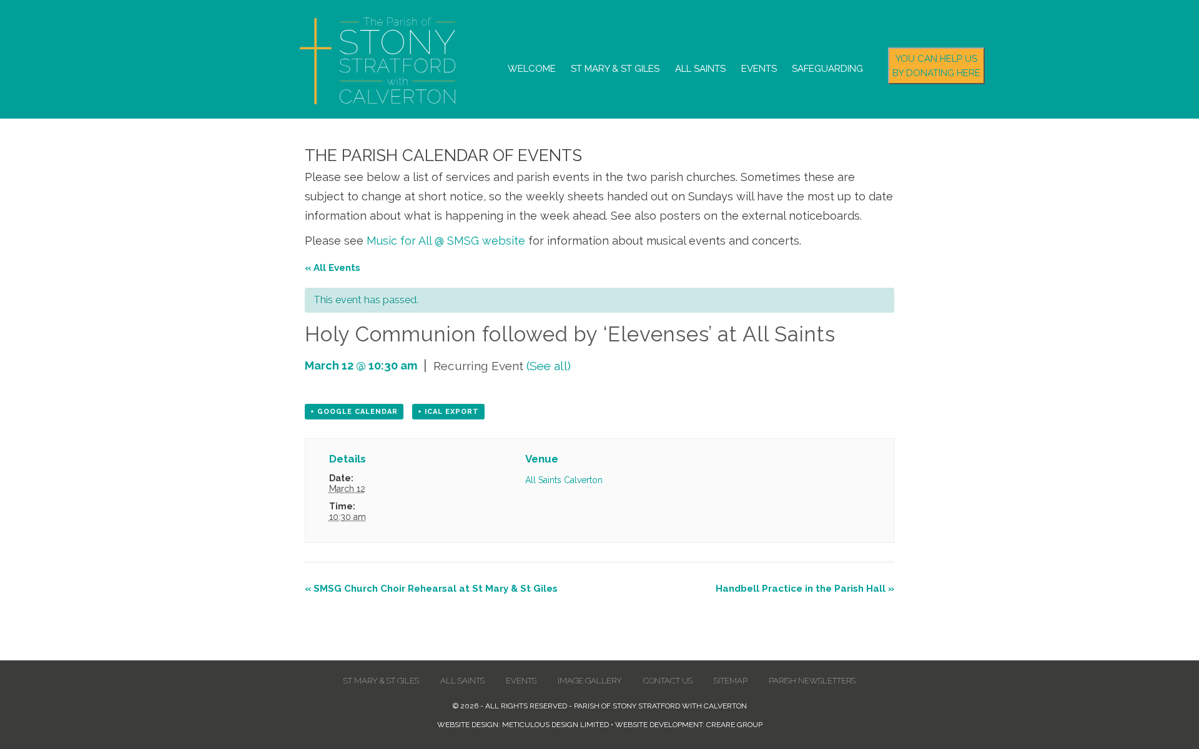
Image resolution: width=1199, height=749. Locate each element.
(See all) (548, 366)
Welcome (532, 68)
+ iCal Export (448, 412)
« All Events (332, 267)
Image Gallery (590, 680)
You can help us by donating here (936, 66)
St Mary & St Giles (615, 68)
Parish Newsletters (812, 680)
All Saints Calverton (564, 480)
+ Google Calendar (354, 412)
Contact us (668, 680)
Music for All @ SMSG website (446, 240)
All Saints (700, 68)
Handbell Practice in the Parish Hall (805, 588)
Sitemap (731, 680)
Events (759, 68)
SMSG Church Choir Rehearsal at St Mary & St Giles (431, 588)
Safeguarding (827, 68)
